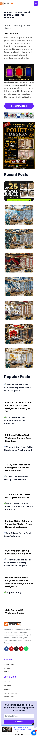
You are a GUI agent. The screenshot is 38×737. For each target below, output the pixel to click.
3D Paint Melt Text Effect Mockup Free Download (18, 496)
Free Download (19, 106)
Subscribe (19, 722)
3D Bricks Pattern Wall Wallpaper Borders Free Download (18, 438)
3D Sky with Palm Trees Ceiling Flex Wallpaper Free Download (17, 467)
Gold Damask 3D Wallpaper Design (14, 612)
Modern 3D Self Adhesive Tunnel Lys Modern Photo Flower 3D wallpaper (18, 524)
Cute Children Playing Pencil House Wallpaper (18, 552)
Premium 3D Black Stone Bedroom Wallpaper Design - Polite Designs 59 (18, 407)
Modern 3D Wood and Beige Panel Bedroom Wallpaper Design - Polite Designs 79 (19, 582)
